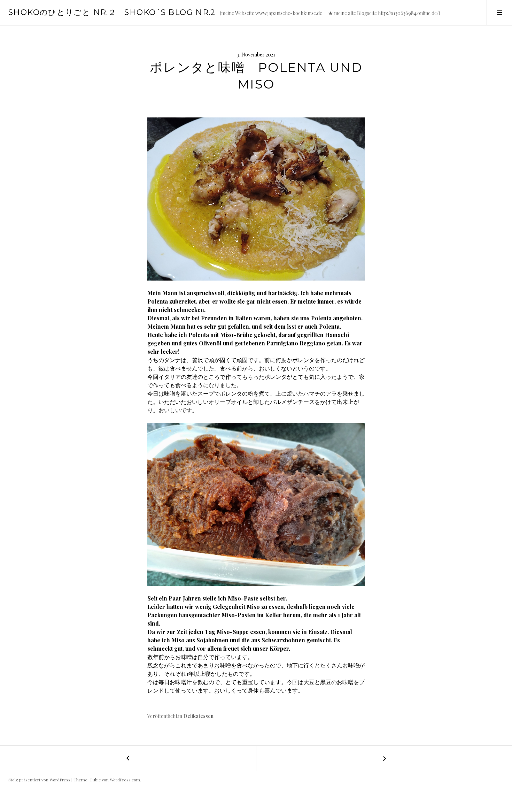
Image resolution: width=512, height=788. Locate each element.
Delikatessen (198, 716)
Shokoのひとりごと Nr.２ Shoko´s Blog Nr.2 (112, 12)
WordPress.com (125, 779)
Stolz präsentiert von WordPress (39, 779)
